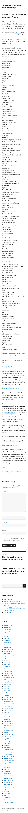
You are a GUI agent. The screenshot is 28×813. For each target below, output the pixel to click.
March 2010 (7, 669)
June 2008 (7, 715)
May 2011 (6, 638)
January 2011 (7, 647)
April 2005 (7, 797)
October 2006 (8, 758)
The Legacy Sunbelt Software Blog (11, 6)
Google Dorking (10, 412)
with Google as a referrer (16, 375)
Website (4, 530)
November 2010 (8, 651)
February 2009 (8, 697)
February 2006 (8, 776)
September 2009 (9, 682)
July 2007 (6, 739)
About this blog (8, 599)
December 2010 (8, 649)
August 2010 (7, 658)
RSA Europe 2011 (9, 612)
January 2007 (8, 752)
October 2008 (8, 706)
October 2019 (8, 625)
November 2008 (9, 704)
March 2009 (7, 695)
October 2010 (8, 653)
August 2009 (8, 684)
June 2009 (7, 688)
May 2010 (7, 664)
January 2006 (8, 778)
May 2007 (7, 743)
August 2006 (8, 763)
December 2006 (8, 754)
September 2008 (9, 708)
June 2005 (7, 793)
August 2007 (7, 736)
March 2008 (7, 721)
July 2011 (6, 634)
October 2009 (8, 680)
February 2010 (8, 671)
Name (4, 515)
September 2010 (9, 656)
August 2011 (7, 632)
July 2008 (6, 712)
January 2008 (8, 725)
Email (4, 522)
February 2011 (8, 645)
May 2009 (7, 691)
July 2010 (6, 660)
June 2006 (7, 767)
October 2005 (8, 784)
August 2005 (8, 789)
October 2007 (8, 732)
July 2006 (7, 765)
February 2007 (8, 749)
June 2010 (7, 662)
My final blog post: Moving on (13, 601)
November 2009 (9, 677)
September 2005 (9, 787)
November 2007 (9, 730)
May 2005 (7, 795)
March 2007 (7, 747)
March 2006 (7, 773)
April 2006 (7, 771)
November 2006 (9, 756)
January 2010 (8, 673)
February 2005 (8, 802)
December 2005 (8, 780)
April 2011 (7, 640)
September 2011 (8, 629)
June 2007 (7, 741)
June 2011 (6, 636)
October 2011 (8, 627)
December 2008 (8, 701)
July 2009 (7, 686)
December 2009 (8, 675)
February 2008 (8, 723)
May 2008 (7, 717)
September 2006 (9, 760)
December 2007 (8, 728)
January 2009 (8, 699)
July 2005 (6, 791)
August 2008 (8, 710)
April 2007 (7, 745)
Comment (5, 491)
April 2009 (7, 693)
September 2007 (9, 734)
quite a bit (17, 33)
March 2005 (7, 800)
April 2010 (7, 667)
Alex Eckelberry (6, 471)
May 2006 (7, 769)
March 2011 (7, 642)
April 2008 (7, 719)
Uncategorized (6, 473)
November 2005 (9, 782)
